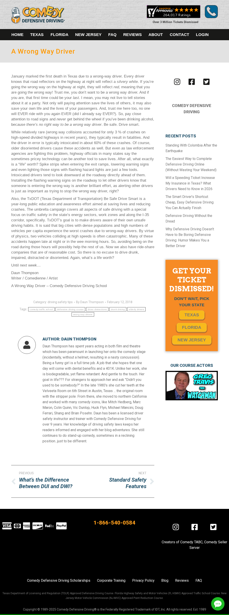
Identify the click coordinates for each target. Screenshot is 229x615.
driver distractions (97, 309)
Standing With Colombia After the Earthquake (191, 148)
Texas (191, 315)
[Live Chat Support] (218, 604)
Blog (164, 580)
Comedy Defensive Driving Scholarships (58, 580)
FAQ (198, 580)
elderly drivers (136, 309)
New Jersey (192, 340)
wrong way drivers (83, 314)
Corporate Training (111, 580)
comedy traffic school (41, 309)
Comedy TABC (191, 542)
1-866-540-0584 (114, 523)
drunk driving (118, 309)
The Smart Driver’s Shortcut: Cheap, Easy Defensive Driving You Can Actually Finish (189, 202)
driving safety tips (60, 302)
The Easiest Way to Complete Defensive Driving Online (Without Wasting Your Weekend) (190, 164)
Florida (191, 327)
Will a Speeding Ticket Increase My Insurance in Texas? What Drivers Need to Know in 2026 (190, 183)
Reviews (182, 580)
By (90, 302)
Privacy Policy (143, 580)
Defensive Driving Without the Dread (188, 218)
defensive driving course (70, 309)
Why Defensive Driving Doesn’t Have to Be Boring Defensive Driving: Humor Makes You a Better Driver (189, 237)
